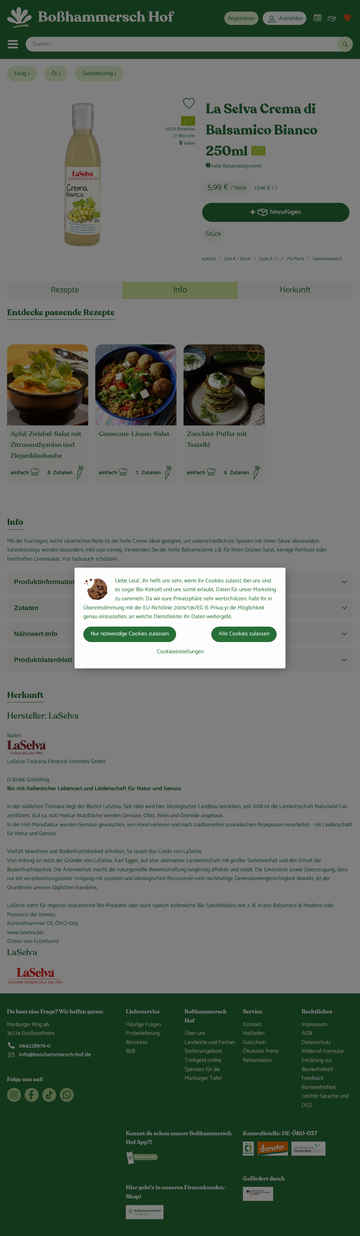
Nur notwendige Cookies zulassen (130, 634)
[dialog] (180, 618)
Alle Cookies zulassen (244, 634)
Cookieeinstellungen (180, 651)
